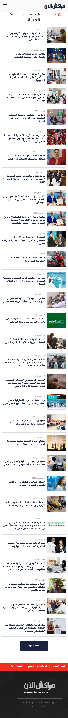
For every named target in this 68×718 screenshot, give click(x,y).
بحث (12, 14)
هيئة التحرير (58, 666)
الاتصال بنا (17, 666)
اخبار (54, 14)
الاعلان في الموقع (37, 666)
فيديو (33, 14)
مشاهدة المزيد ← (34, 646)
